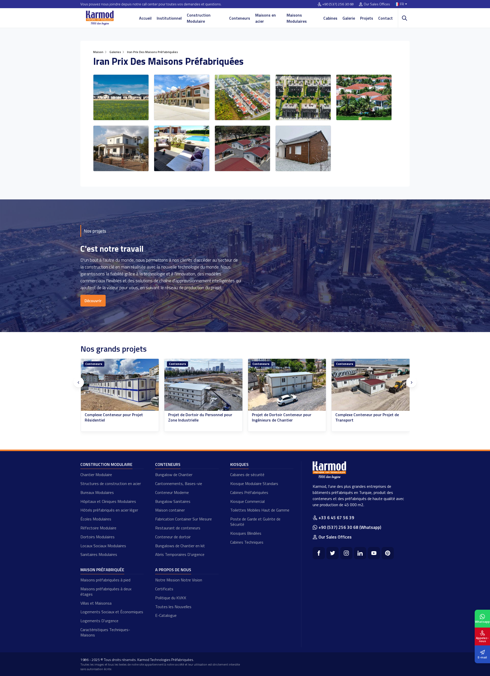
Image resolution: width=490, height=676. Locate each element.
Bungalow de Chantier (173, 474)
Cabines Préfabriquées (249, 492)
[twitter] (332, 553)
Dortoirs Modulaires (97, 537)
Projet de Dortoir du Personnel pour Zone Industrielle (200, 417)
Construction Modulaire (199, 18)
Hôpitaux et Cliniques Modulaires (108, 501)
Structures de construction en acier (110, 483)
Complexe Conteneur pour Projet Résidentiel (114, 417)
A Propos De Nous (173, 570)
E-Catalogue (166, 615)
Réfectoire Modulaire (98, 528)
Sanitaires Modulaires (98, 554)
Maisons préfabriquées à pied (105, 580)
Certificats (164, 589)
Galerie (348, 18)
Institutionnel (169, 18)
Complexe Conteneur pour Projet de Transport (367, 417)
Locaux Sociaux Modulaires (103, 546)
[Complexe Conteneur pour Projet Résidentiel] (120, 385)
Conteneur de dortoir (173, 537)
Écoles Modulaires (95, 519)
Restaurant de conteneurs (177, 528)
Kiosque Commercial (247, 501)
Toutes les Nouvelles (173, 607)
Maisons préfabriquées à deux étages (105, 591)
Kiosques (239, 464)
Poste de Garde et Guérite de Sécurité (255, 521)
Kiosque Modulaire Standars (254, 483)
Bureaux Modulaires (97, 492)
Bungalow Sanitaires (172, 501)
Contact (385, 18)
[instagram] (346, 553)
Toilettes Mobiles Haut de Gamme (259, 510)
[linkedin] (360, 553)
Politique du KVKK (170, 598)
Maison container (170, 510)
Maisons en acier (265, 18)
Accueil (145, 18)
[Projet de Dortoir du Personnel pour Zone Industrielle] (203, 385)
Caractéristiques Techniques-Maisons (105, 632)
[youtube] (374, 553)
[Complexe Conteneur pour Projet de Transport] (371, 385)
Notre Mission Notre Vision (178, 580)
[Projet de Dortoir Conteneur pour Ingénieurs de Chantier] (287, 385)
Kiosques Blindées (245, 533)
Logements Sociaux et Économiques (111, 612)
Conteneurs (239, 18)
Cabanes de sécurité (247, 474)
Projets (366, 18)
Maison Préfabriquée (102, 570)
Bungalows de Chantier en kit (180, 546)
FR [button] (402, 4)
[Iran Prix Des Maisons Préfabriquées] (121, 97)
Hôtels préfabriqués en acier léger (109, 510)
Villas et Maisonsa (96, 603)
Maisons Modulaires (297, 18)
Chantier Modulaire (96, 474)
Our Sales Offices (377, 4)
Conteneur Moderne (172, 492)
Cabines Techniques (246, 542)
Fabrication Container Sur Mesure (183, 519)
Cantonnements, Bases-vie (178, 483)
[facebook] (319, 553)
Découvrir (93, 301)
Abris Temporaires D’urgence (179, 554)
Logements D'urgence (99, 621)
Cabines (330, 18)
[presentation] (78, 382)
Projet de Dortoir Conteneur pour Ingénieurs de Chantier (281, 417)
